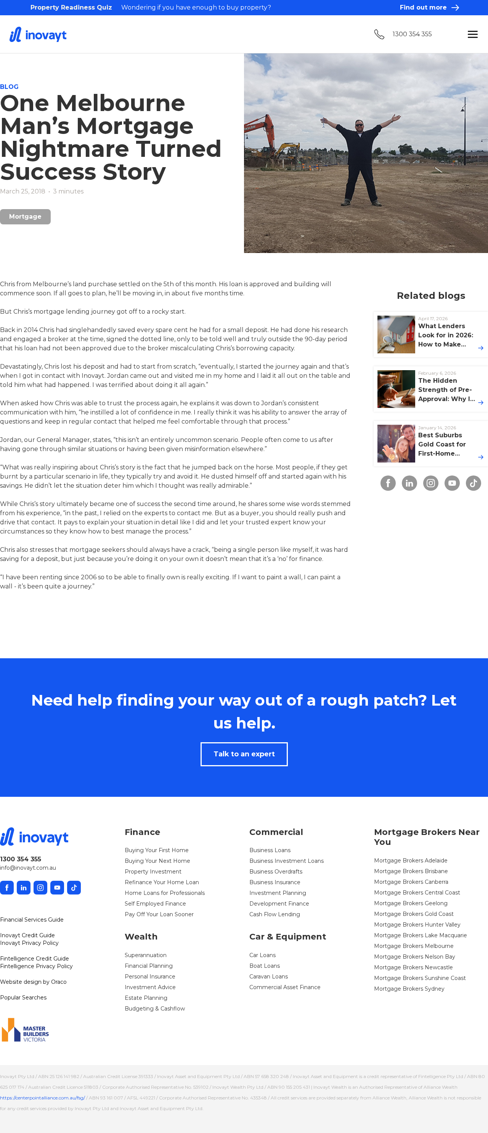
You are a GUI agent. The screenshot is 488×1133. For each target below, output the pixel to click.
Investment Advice (150, 987)
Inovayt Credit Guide (27, 935)
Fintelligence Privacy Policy (36, 966)
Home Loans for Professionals (165, 893)
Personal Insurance (150, 976)
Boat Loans (264, 965)
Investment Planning (277, 893)
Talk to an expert (244, 754)
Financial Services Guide (32, 919)
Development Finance (279, 903)
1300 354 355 (412, 34)
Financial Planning (149, 965)
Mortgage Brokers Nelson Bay (414, 956)
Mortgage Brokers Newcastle (413, 967)
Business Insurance (274, 882)
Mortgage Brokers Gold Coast (414, 914)
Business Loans (270, 850)
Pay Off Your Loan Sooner (159, 914)
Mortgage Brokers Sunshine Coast (420, 978)
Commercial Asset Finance (285, 987)
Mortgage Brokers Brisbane (411, 871)
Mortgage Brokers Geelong (411, 903)
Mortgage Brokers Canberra (411, 881)
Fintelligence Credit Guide (34, 958)
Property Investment (153, 871)
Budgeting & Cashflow (155, 1008)
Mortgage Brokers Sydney (409, 988)
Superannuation (146, 955)
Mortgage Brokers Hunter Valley (417, 924)
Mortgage (25, 216)
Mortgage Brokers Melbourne (414, 946)
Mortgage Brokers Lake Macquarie (420, 935)
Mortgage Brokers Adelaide (411, 860)
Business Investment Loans (286, 860)
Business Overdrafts (275, 871)
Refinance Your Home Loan (162, 882)
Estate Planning (146, 997)
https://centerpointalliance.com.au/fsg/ (42, 1098)
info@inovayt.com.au (28, 867)
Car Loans (262, 955)
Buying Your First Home (157, 850)
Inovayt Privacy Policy (29, 943)
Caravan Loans (268, 976)
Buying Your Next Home (157, 860)
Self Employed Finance (155, 903)
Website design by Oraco (33, 981)
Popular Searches (23, 997)
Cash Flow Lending (274, 914)
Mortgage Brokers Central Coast (417, 892)
